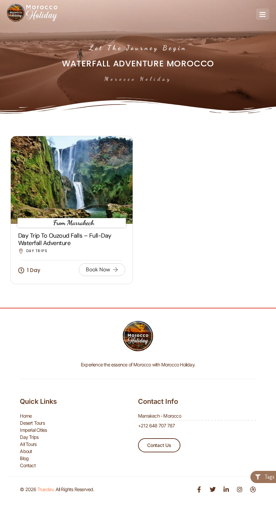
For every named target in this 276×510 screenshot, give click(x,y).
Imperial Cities (33, 430)
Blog (24, 458)
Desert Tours (32, 423)
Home (26, 416)
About (26, 451)
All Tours (28, 444)
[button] (262, 14)
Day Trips (37, 250)
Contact (27, 465)
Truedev (45, 489)
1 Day (33, 270)
